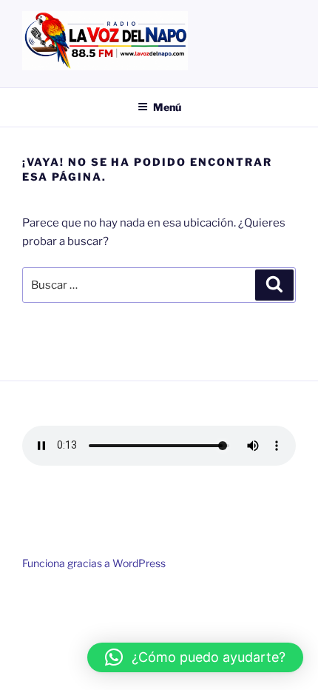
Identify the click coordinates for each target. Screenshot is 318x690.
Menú (167, 107)
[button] (195, 657)
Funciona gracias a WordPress (94, 563)
